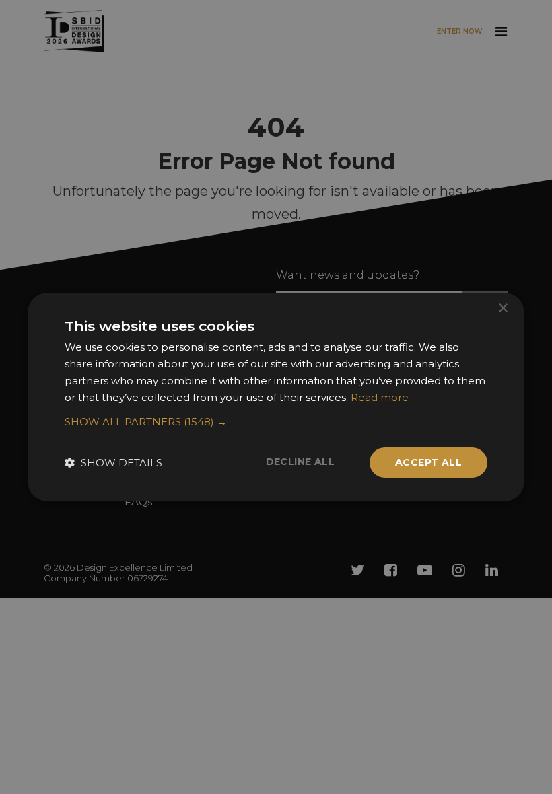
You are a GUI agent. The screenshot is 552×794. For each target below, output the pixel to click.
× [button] (502, 308)
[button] (276, 422)
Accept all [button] (428, 462)
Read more (380, 397)
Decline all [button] (300, 462)
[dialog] (276, 397)
